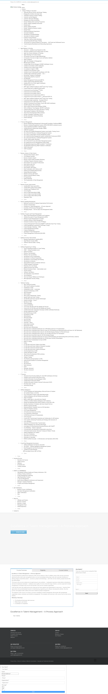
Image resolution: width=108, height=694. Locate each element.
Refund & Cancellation (31, 661)
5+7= (77, 589)
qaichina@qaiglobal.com (16, 655)
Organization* (5, 680)
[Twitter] (31, 640)
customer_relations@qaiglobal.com (63, 648)
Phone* (4, 675)
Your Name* (5, 667)
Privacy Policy (13, 661)
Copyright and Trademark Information (45, 661)
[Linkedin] (33, 640)
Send (33, 691)
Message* (4, 685)
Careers (57, 632)
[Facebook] (29, 640)
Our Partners (58, 635)
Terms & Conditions (21, 661)
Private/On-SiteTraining (16, 634)
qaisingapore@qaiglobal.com (18, 648)
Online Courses (14, 635)
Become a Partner (59, 634)
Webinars (13, 637)
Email (3, 671)
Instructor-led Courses (16, 632)
